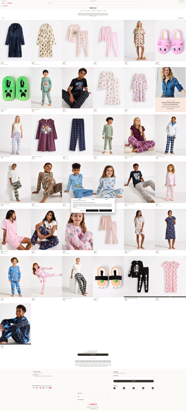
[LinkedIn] (153, 388)
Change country (94, 408)
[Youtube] (143, 388)
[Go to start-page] (9, 3)
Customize (82, 210)
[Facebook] (124, 388)
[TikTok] (134, 388)
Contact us (88, 406)
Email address (116, 375)
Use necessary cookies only (92, 210)
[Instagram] (114, 388)
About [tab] (107, 199)
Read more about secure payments (45, 385)
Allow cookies (105, 210)
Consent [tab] (79, 199)
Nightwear (6, 5)
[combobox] (93, 3)
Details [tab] (93, 199)
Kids (2, 5)
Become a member (170, 108)
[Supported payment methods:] (72, 388)
